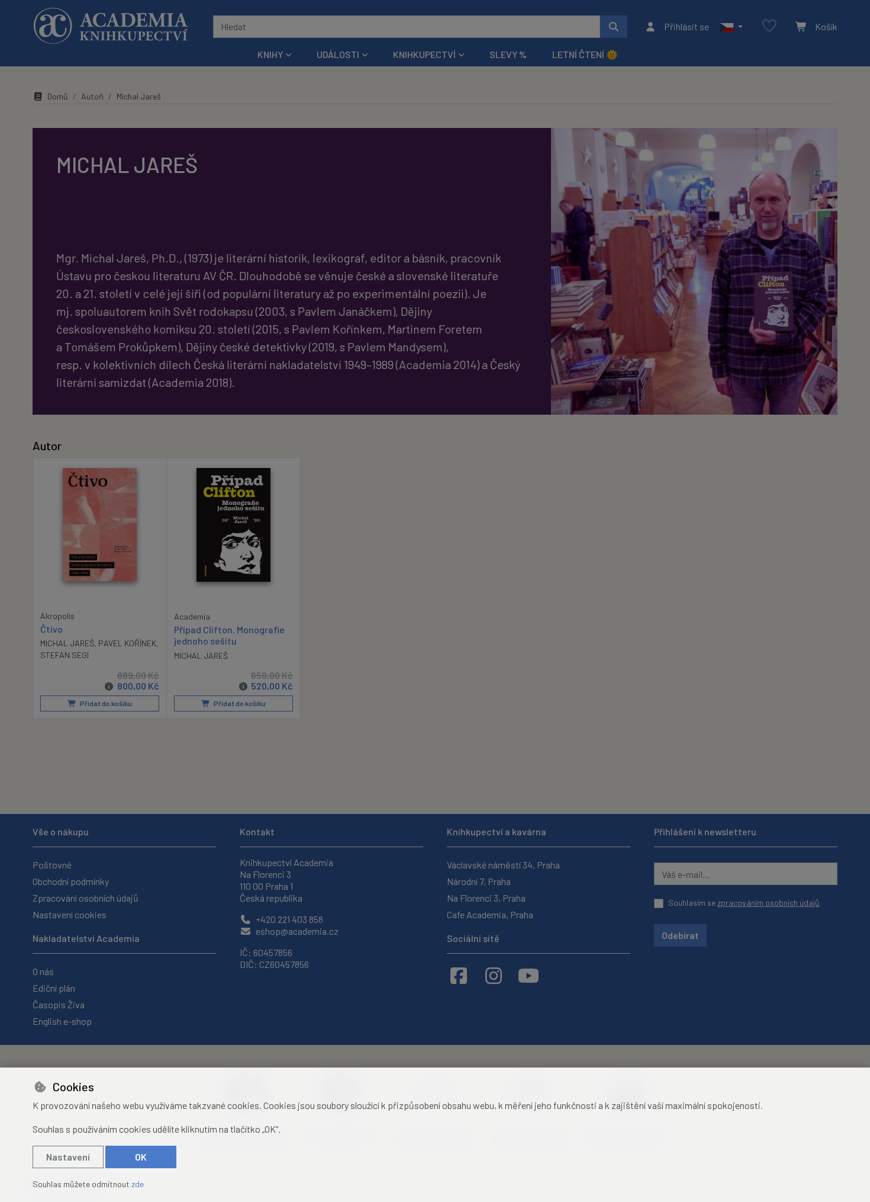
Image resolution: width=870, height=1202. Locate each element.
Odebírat (680, 935)
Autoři (92, 96)
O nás (43, 971)
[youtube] (528, 975)
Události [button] (338, 54)
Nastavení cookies (70, 914)
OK (141, 1156)
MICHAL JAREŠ (67, 643)
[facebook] (459, 975)
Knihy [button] (270, 54)
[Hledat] (613, 26)
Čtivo (51, 628)
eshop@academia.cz (296, 931)
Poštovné (52, 864)
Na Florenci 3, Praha (486, 897)
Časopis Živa (59, 1004)
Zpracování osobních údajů (85, 897)
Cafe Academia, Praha (490, 914)
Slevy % (508, 54)
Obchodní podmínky (71, 881)
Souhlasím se (744, 903)
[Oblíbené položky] (769, 26)
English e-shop (62, 1021)
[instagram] (493, 975)
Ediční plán (54, 987)
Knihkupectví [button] (424, 54)
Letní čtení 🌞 (585, 54)
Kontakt (257, 831)
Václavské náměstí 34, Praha (503, 864)
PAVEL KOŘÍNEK (127, 643)
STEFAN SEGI (64, 655)
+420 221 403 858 (288, 919)
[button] (731, 27)
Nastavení (68, 1156)
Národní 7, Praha (479, 881)
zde (137, 1184)
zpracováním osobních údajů (768, 903)
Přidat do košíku (105, 703)
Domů (57, 96)
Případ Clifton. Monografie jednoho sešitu (229, 635)
